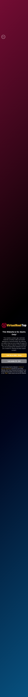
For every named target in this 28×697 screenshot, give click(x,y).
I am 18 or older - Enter (14, 355)
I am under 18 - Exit (14, 361)
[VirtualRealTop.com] (14, 325)
